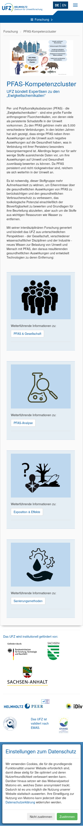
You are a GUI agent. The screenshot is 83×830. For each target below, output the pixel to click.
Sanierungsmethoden (28, 601)
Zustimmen (67, 816)
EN (64, 5)
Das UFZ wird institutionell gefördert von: (30, 636)
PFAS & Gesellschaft (27, 333)
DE (57, 5)
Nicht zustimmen (41, 816)
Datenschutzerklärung (20, 802)
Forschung (42, 19)
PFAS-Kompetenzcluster (39, 31)
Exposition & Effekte (27, 512)
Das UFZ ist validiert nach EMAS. (40, 723)
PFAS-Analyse (23, 423)
